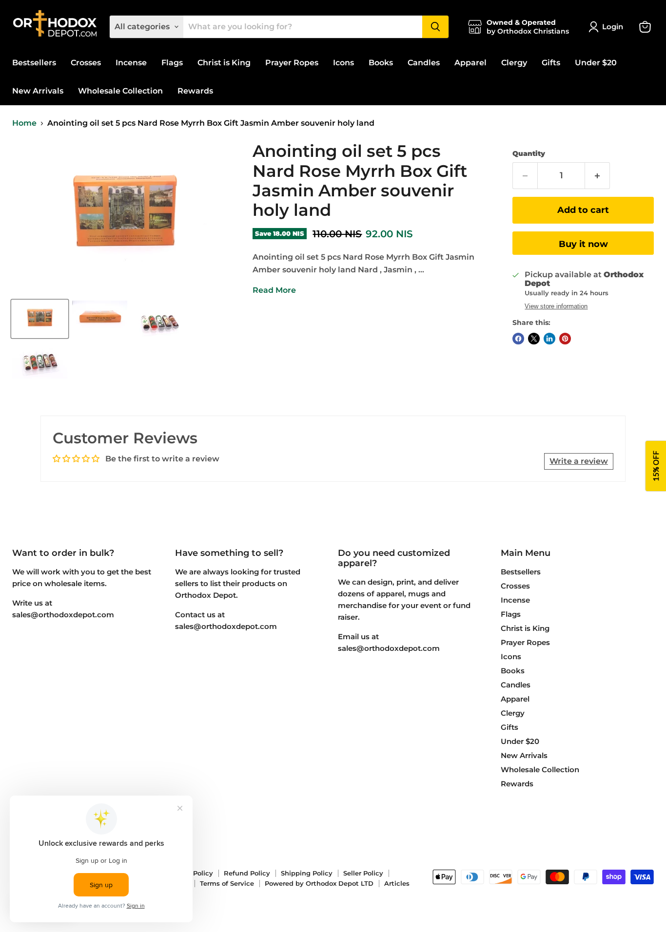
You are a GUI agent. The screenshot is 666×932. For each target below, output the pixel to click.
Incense (131, 62)
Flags (172, 62)
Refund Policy (247, 873)
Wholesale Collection (120, 90)
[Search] (435, 27)
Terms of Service (227, 883)
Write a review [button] (578, 461)
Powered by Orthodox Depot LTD (319, 883)
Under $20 (596, 62)
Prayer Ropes (291, 62)
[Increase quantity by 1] (597, 175)
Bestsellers (34, 62)
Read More (274, 290)
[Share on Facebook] (518, 338)
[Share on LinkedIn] (549, 338)
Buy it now (583, 244)
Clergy (514, 62)
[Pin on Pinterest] (565, 338)
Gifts (551, 62)
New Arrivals (37, 90)
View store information (556, 306)
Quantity (528, 153)
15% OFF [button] (655, 466)
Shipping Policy (307, 873)
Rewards (195, 90)
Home (24, 123)
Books (381, 62)
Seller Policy (363, 873)
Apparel (470, 62)
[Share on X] (534, 338)
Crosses (86, 62)
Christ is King (224, 62)
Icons (343, 62)
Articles (397, 883)
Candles (424, 62)
